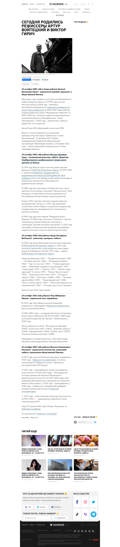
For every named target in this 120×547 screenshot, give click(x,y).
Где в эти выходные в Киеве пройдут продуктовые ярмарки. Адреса (86, 451)
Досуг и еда (66, 12)
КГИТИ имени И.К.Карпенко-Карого (38, 245)
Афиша (31, 4)
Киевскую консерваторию (44, 359)
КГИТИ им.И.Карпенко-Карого (45, 170)
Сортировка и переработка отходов (69, 9)
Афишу (76, 4)
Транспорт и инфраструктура (38, 12)
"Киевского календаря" (46, 413)
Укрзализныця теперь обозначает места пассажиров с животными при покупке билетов (85, 476)
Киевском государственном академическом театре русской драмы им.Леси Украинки (43, 175)
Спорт (76, 12)
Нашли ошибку (25, 417)
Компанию (83, 4)
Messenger (57, 507)
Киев (66, 524)
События (87, 9)
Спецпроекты (86, 12)
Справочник (40, 4)
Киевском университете (58, 305)
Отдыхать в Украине (48, 9)
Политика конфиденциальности (29, 531)
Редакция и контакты (43, 530)
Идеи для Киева (33, 9)
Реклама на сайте (57, 530)
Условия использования (27, 530)
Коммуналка (55, 12)
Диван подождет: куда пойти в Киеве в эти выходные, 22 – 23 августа (33, 475)
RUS (92, 4)
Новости (25, 4)
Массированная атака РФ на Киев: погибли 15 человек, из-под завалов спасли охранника (59, 476)
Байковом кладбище (31, 409)
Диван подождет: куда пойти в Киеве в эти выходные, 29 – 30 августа (33, 451)
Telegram (42, 507)
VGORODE (58, 524)
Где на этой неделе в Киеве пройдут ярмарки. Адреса (60, 450)
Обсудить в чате (34, 417)
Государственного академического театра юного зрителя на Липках (44, 161)
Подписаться (61, 518)
